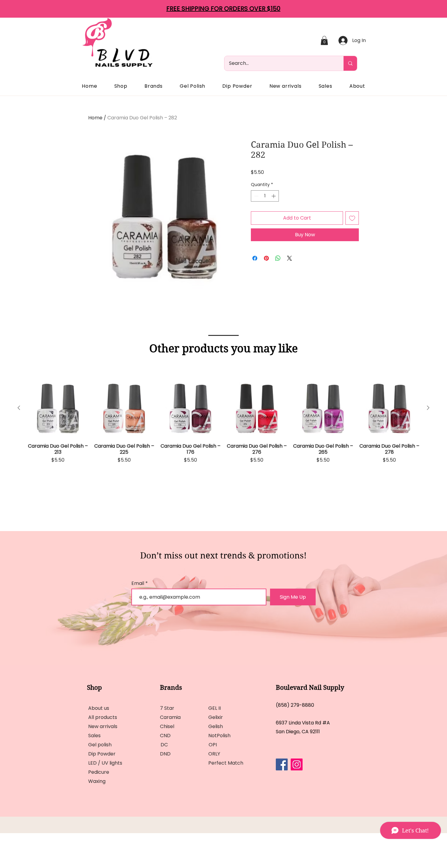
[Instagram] (297, 764)
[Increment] (274, 196)
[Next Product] (428, 407)
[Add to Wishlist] (352, 218)
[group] (223, 437)
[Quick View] (58, 408)
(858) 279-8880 (295, 705)
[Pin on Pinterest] (266, 258)
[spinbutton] (264, 196)
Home (95, 117)
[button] (324, 40)
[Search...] (350, 63)
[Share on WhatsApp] (278, 258)
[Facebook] (282, 764)
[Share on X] (289, 258)
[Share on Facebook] (254, 258)
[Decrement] (255, 196)
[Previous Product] (19, 407)
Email (138, 583)
